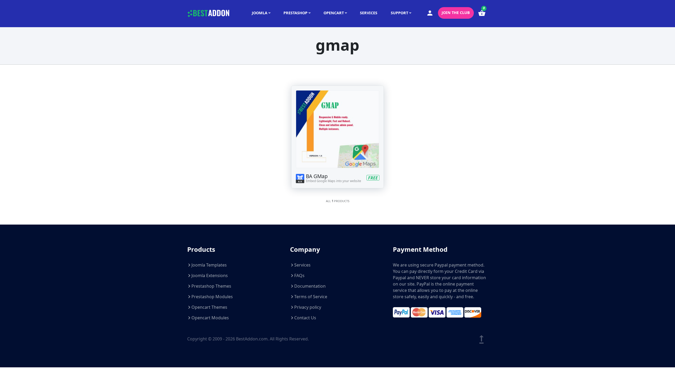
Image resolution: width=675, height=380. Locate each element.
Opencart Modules (210, 318)
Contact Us (305, 318)
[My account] (430, 13)
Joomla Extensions (209, 275)
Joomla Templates (209, 265)
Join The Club (456, 12)
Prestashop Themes (211, 286)
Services (368, 12)
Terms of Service (310, 297)
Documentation (310, 286)
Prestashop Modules (212, 297)
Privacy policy (307, 307)
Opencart (334, 12)
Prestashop (295, 12)
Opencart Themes (209, 307)
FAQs (299, 275)
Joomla (259, 12)
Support (399, 12)
